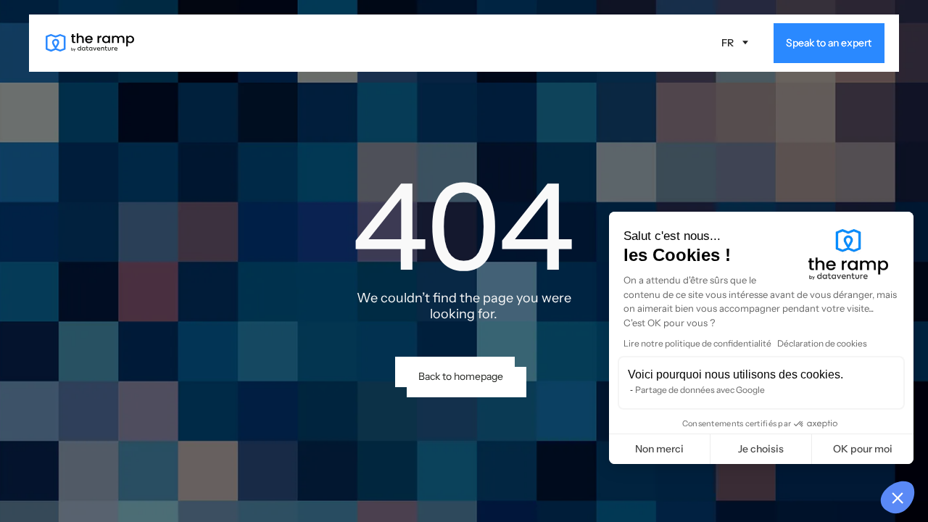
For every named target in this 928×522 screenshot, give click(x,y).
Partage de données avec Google (700, 389)
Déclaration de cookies (822, 343)
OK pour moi (862, 448)
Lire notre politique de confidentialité (697, 343)
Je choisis (761, 448)
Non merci (659, 448)
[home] (90, 42)
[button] (735, 43)
